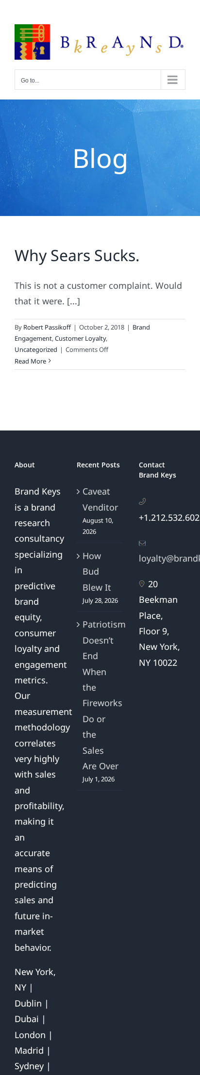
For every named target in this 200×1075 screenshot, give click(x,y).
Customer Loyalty (80, 338)
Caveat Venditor (100, 499)
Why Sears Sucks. (77, 255)
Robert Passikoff (47, 327)
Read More (30, 361)
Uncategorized (36, 349)
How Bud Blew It (97, 571)
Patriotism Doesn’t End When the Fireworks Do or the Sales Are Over (100, 695)
